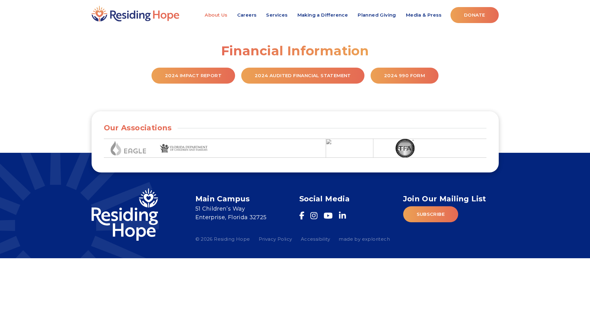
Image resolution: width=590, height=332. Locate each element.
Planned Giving (377, 15)
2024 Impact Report (193, 75)
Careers (247, 15)
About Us (216, 15)
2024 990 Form (404, 75)
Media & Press (423, 15)
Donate (474, 15)
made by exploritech (364, 239)
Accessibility (315, 239)
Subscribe (431, 214)
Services (276, 15)
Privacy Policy (275, 239)
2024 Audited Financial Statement (303, 75)
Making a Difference (322, 15)
